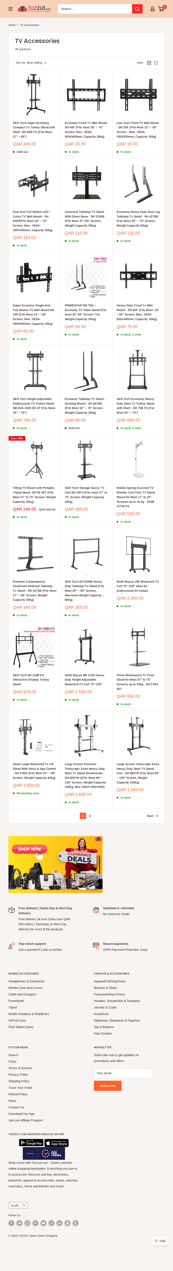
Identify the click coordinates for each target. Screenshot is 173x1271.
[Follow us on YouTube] (43, 1223)
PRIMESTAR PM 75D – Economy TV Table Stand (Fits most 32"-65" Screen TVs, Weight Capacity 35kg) (86, 312)
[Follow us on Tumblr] (75, 1223)
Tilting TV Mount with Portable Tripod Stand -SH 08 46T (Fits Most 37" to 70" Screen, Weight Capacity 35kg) (34, 494)
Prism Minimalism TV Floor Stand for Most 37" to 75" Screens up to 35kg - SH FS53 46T (137, 681)
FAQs (12, 1061)
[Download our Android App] (31, 1142)
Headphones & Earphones (26, 981)
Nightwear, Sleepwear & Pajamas (117, 1020)
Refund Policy (18, 1094)
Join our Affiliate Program (25, 1120)
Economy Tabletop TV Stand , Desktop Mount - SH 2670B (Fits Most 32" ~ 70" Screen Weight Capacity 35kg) (85, 405)
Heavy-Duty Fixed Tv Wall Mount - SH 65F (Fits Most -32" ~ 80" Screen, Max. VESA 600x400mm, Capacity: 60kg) (138, 312)
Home (12, 25)
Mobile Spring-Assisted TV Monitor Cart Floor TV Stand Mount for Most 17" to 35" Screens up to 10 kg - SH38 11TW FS (136, 497)
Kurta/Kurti (101, 1014)
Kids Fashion (103, 1033)
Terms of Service (20, 1068)
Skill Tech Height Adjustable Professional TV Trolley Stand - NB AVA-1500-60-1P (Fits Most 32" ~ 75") (34, 405)
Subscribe (107, 1085)
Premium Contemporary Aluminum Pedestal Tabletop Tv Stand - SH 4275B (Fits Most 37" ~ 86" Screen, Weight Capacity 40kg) (34, 591)
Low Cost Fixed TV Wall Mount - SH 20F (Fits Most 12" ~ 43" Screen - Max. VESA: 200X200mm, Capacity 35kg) (138, 129)
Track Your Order (20, 1087)
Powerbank (16, 1001)
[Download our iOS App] (56, 1142)
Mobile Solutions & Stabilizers (28, 1014)
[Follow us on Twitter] (19, 1223)
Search (13, 1055)
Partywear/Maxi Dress (109, 994)
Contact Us (16, 1107)
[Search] (137, 8)
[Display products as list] (156, 63)
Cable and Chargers (22, 994)
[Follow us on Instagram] (27, 1223)
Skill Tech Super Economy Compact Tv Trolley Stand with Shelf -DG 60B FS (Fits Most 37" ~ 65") (34, 129)
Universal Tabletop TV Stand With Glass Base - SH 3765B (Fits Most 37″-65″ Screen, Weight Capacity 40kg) (84, 218)
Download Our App (21, 1113)
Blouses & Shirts (105, 987)
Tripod (12, 1007)
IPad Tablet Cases (21, 1027)
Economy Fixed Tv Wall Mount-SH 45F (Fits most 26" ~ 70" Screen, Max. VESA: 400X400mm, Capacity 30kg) (86, 129)
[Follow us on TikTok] (51, 1223)
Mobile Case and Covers (25, 987)
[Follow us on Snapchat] (67, 1223)
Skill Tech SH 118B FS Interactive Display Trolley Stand (31, 679)
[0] (161, 8)
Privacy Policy (18, 1074)
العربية (14, 1205)
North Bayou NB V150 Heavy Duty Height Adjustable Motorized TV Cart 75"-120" (84, 679)
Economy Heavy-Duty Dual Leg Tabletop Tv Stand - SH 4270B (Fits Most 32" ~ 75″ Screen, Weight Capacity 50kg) (138, 218)
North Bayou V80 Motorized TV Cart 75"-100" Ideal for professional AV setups (138, 586)
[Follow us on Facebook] (11, 1223)
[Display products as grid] (149, 63)
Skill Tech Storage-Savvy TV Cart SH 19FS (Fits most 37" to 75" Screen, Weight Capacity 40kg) (86, 494)
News (12, 1100)
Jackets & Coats (105, 1007)
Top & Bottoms (104, 1027)
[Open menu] (10, 9)
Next (150, 816)
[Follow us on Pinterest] (35, 1223)
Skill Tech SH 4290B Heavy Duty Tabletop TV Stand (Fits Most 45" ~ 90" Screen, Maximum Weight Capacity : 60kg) (84, 591)
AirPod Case (17, 1020)
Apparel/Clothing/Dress (110, 981)
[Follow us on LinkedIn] (59, 1223)
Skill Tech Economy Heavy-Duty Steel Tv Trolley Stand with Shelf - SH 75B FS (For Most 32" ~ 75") (136, 405)
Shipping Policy (19, 1081)
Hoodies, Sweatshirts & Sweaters (117, 1001)
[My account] (152, 9)
